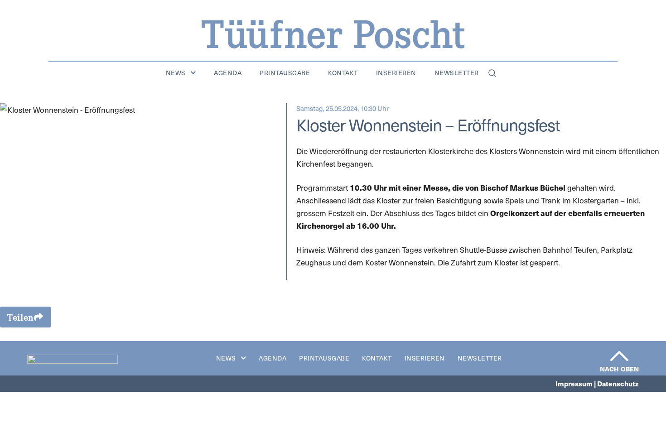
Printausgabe (285, 73)
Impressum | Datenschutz (597, 383)
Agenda (227, 73)
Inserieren (396, 73)
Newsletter (456, 73)
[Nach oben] (619, 356)
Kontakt (343, 73)
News (176, 73)
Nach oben (619, 368)
